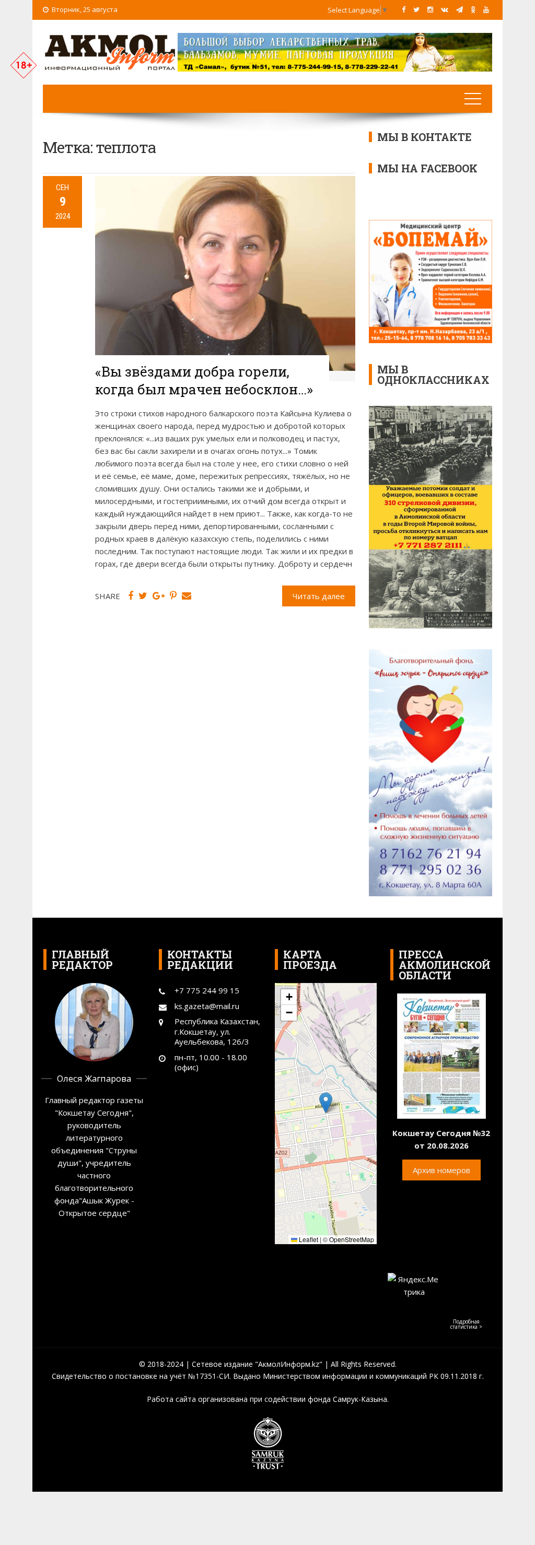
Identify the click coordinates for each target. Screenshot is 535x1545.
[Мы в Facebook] (404, 9)
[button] (325, 1103)
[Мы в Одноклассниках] (473, 9)
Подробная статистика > (466, 1324)
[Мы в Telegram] (459, 9)
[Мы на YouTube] (486, 9)
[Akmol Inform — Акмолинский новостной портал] (110, 51)
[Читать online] (441, 1055)
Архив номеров (441, 1170)
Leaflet (307, 1239)
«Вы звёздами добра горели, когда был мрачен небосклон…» (204, 380)
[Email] (186, 596)
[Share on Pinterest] (173, 596)
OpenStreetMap (351, 1239)
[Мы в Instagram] (430, 9)
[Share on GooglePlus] (158, 596)
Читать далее (319, 596)
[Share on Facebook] (130, 596)
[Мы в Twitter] (416, 9)
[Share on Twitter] (143, 596)
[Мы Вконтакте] (444, 9)
